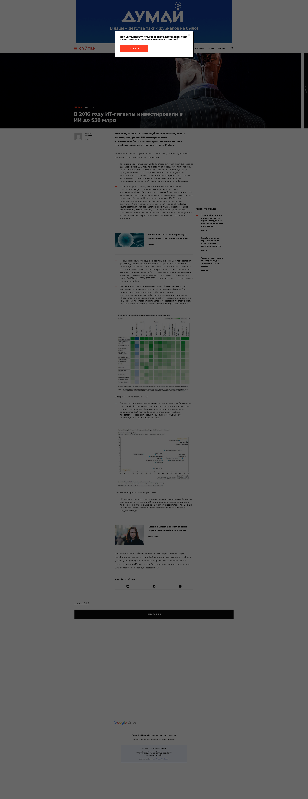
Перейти (134, 49)
